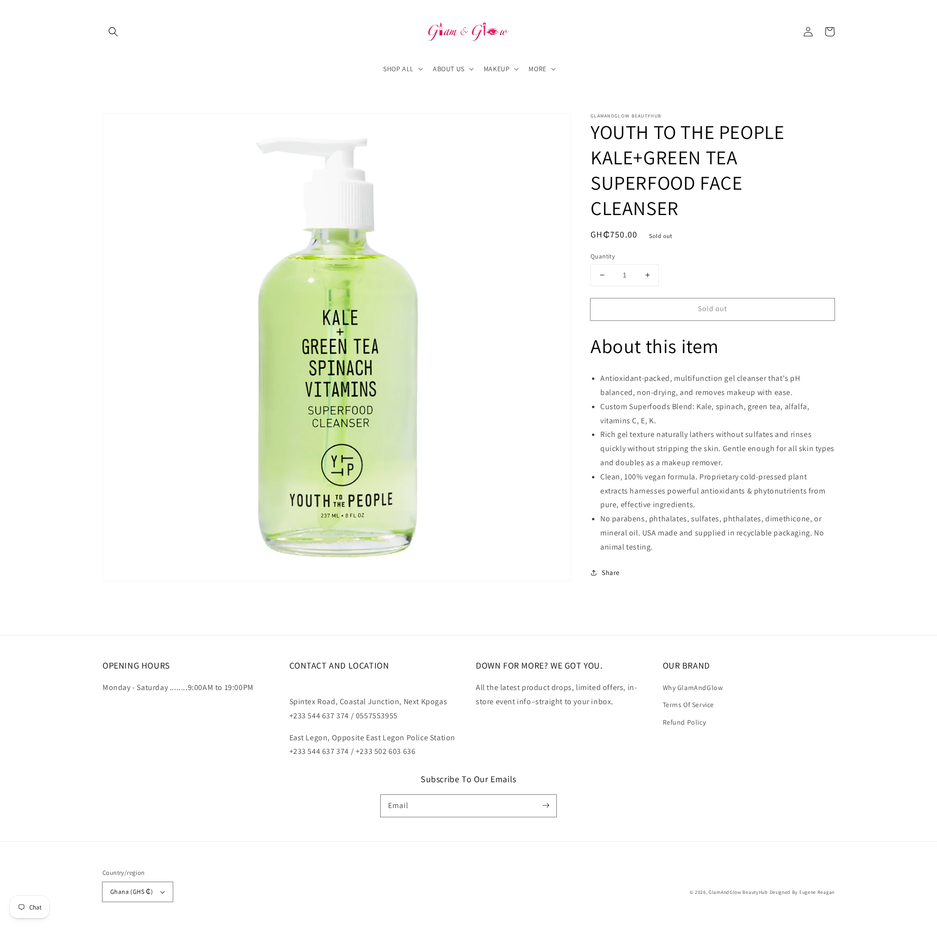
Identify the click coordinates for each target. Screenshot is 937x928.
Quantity (603, 256)
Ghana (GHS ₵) (131, 892)
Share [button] (611, 572)
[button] (113, 31)
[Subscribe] (545, 805)
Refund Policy (684, 722)
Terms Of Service (688, 704)
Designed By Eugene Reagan (802, 892)
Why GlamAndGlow (693, 687)
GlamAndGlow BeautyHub (738, 892)
